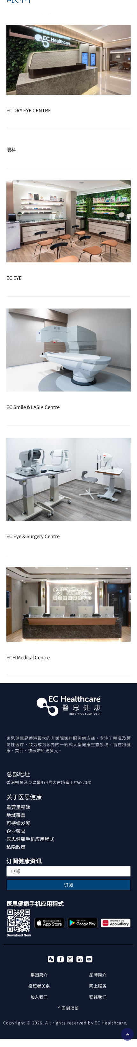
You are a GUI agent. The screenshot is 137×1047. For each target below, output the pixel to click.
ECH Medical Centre (28, 657)
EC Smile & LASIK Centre (33, 407)
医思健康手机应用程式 (30, 839)
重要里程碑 (18, 807)
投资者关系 (39, 986)
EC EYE (14, 277)
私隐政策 (15, 846)
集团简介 (39, 975)
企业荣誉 (15, 831)
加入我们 (39, 997)
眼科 (11, 149)
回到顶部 (70, 1008)
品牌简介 (97, 975)
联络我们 (97, 997)
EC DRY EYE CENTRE (28, 110)
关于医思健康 (24, 797)
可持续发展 (18, 823)
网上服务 (97, 986)
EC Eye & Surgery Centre (33, 536)
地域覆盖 (15, 815)
